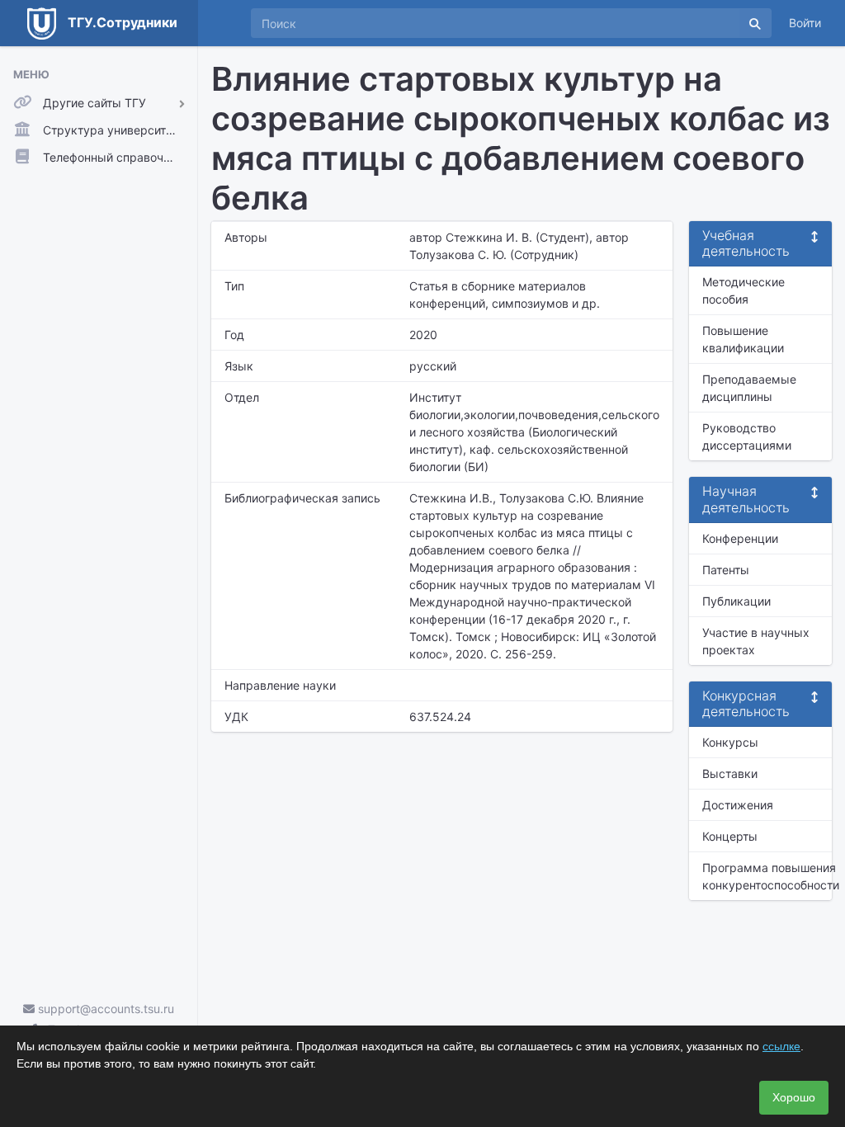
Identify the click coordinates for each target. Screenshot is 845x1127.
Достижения (737, 805)
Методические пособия (743, 290)
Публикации (736, 601)
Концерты (730, 836)
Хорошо (793, 1097)
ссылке (781, 1046)
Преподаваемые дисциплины (749, 387)
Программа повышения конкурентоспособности (767, 876)
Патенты (725, 570)
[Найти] (755, 23)
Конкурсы (730, 742)
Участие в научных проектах (756, 641)
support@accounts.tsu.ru (104, 1009)
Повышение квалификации (743, 339)
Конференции (740, 538)
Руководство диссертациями (746, 436)
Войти (805, 23)
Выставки (730, 773)
